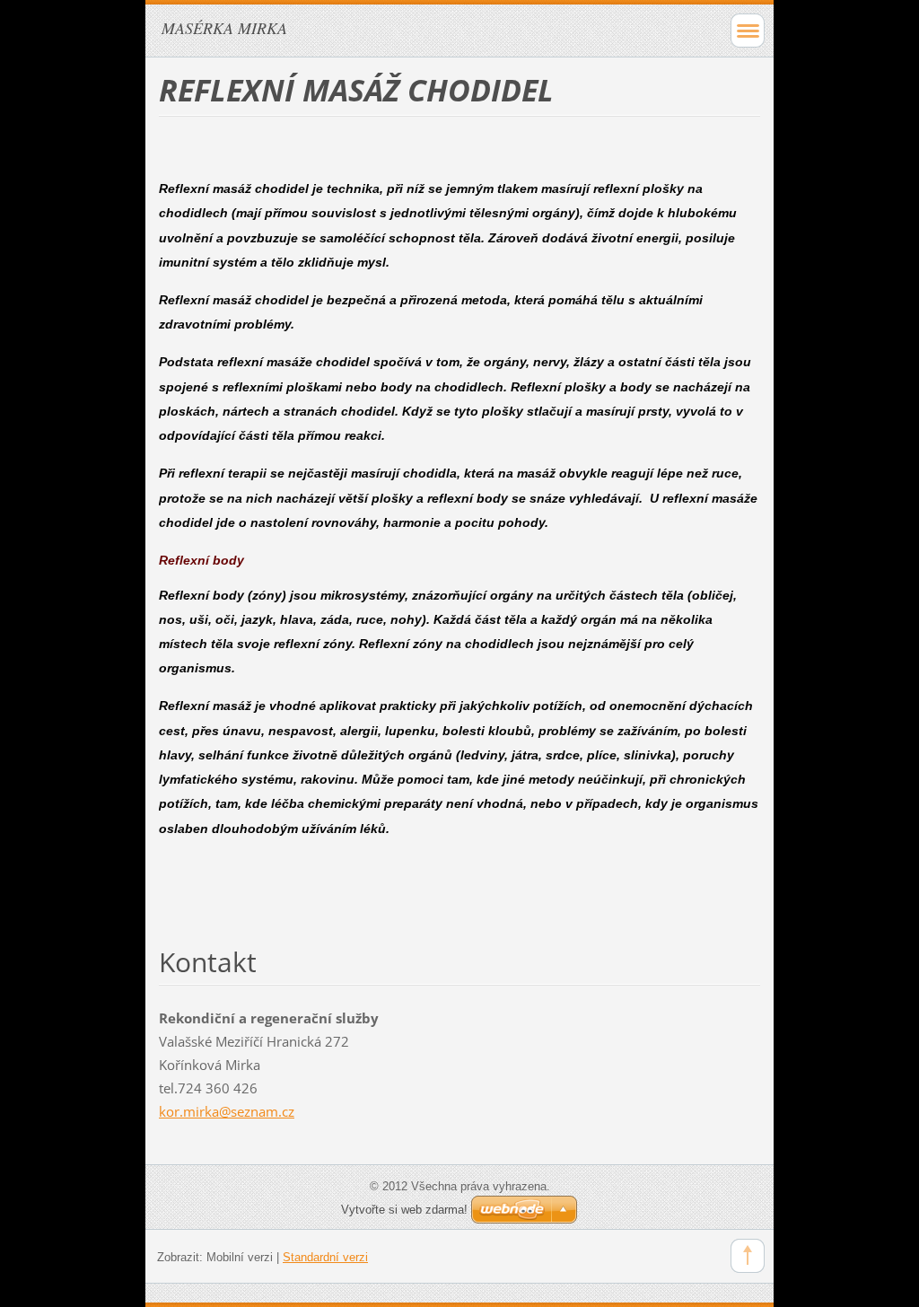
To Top (748, 1256)
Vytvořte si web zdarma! (404, 1209)
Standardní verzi (325, 1257)
